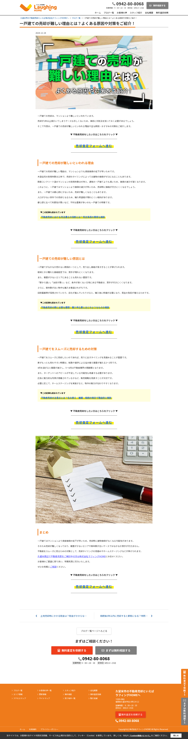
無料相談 (68, 694)
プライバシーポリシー (49, 729)
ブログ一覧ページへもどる (94, 630)
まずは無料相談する (118, 650)
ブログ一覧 (109, 12)
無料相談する (159, 5)
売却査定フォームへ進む (94, 145)
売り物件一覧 (70, 698)
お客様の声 (122, 12)
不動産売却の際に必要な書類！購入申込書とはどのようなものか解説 (75, 307)
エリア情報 (17, 694)
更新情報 (42, 694)
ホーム (98, 12)
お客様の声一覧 (45, 690)
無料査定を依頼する (74, 650)
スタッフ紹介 (136, 12)
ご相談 (53, 566)
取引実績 (93, 698)
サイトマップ (44, 698)
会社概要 (149, 12)
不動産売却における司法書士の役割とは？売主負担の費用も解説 (73, 217)
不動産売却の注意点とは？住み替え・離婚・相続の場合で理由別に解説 (76, 397)
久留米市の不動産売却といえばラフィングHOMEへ (134, 693)
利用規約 (32, 729)
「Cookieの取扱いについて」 (140, 735)
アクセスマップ (19, 698)
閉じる (176, 735)
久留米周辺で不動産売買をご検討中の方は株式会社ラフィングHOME (72, 556)
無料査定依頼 (162, 12)
